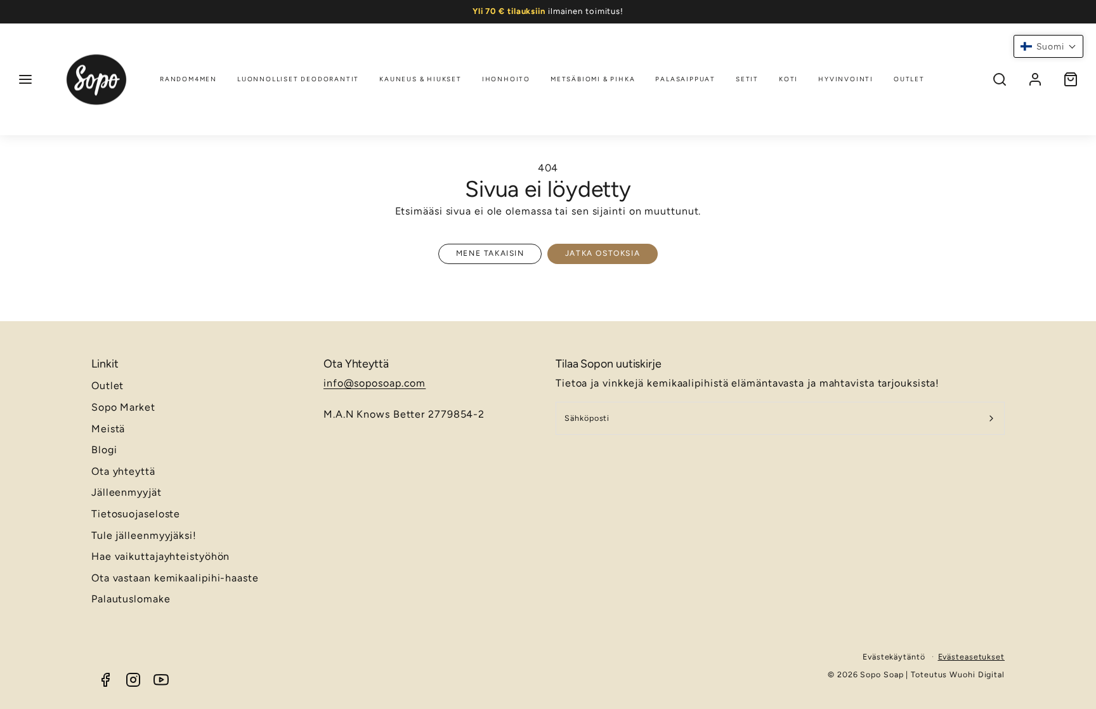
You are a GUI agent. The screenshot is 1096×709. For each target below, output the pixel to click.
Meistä (108, 429)
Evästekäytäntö (894, 656)
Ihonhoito (506, 79)
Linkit (104, 363)
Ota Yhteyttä (356, 363)
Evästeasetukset (971, 656)
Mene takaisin (490, 253)
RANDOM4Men (188, 79)
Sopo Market (123, 407)
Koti (788, 79)
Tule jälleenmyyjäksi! (144, 535)
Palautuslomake (131, 599)
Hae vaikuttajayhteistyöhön (160, 556)
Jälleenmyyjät (126, 492)
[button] (25, 79)
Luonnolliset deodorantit (298, 79)
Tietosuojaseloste (135, 514)
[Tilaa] (991, 418)
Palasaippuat (685, 79)
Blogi (104, 450)
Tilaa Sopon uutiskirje (609, 363)
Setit (747, 79)
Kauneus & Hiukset (420, 79)
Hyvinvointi (845, 79)
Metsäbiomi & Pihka (593, 79)
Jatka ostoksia (602, 253)
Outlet (909, 79)
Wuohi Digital (977, 674)
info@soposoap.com (374, 383)
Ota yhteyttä (123, 471)
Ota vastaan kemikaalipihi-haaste (175, 578)
